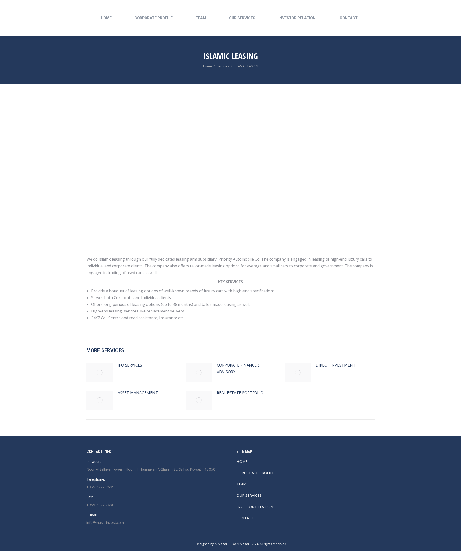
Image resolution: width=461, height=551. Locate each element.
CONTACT (245, 517)
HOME (242, 461)
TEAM (241, 484)
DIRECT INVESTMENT (336, 365)
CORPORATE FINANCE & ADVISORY (238, 368)
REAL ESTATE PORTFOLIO (240, 392)
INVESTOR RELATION (255, 506)
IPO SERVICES (130, 365)
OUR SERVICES (249, 495)
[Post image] (99, 372)
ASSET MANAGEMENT (138, 392)
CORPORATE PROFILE (255, 472)
